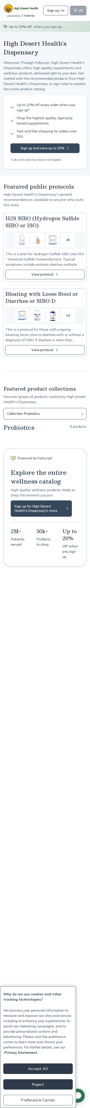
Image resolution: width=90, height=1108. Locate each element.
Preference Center (38, 1100)
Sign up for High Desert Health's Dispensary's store (35, 508)
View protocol (42, 274)
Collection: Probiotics (23, 413)
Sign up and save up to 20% (42, 148)
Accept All (38, 1068)
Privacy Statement (20, 1052)
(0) (81, 10)
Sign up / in (55, 10)
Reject (38, 1084)
